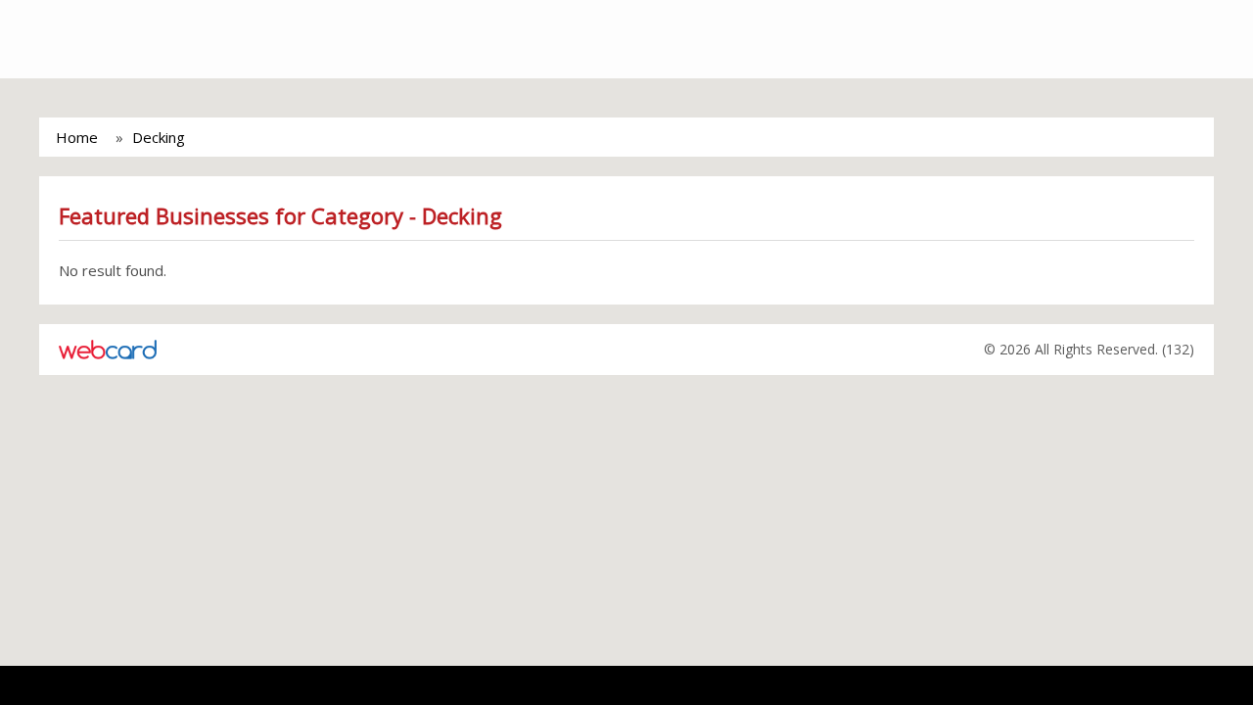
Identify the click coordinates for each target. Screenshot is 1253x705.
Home (77, 137)
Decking (158, 137)
